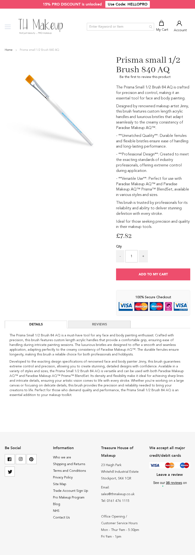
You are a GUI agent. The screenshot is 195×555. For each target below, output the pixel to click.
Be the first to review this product (145, 77)
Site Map (59, 484)
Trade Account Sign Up (70, 491)
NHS (56, 511)
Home (9, 50)
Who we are (62, 457)
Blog (56, 504)
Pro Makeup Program (68, 497)
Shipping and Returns (69, 464)
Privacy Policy (63, 477)
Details (36, 324)
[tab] (36, 324)
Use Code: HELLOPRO (127, 4)
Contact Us (61, 517)
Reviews (99, 324)
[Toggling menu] (8, 27)
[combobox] (120, 27)
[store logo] (41, 26)
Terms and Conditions (69, 471)
